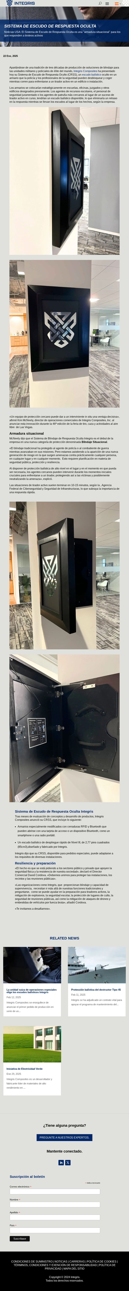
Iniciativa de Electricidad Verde (24, 1068)
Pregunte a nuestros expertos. (64, 1137)
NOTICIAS (61, 1261)
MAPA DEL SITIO (73, 1268)
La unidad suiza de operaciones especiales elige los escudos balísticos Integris (32, 991)
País (13, 1225)
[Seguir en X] (68, 1162)
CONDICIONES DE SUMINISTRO (32, 1261)
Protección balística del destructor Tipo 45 (96, 989)
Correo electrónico (20, 1186)
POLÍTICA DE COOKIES (101, 1261)
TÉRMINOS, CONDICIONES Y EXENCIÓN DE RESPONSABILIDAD (55, 1265)
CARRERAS (77, 1261)
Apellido (15, 1212)
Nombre (15, 1199)
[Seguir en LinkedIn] (61, 1162)
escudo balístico (91, 74)
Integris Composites (85, 71)
